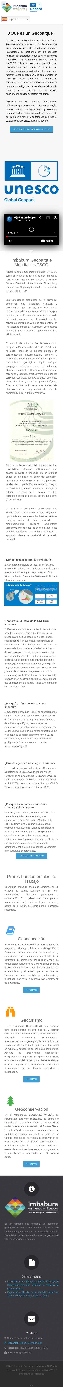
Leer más (31, 990)
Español (12, 19)
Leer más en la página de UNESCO (31, 129)
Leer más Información (31, 855)
